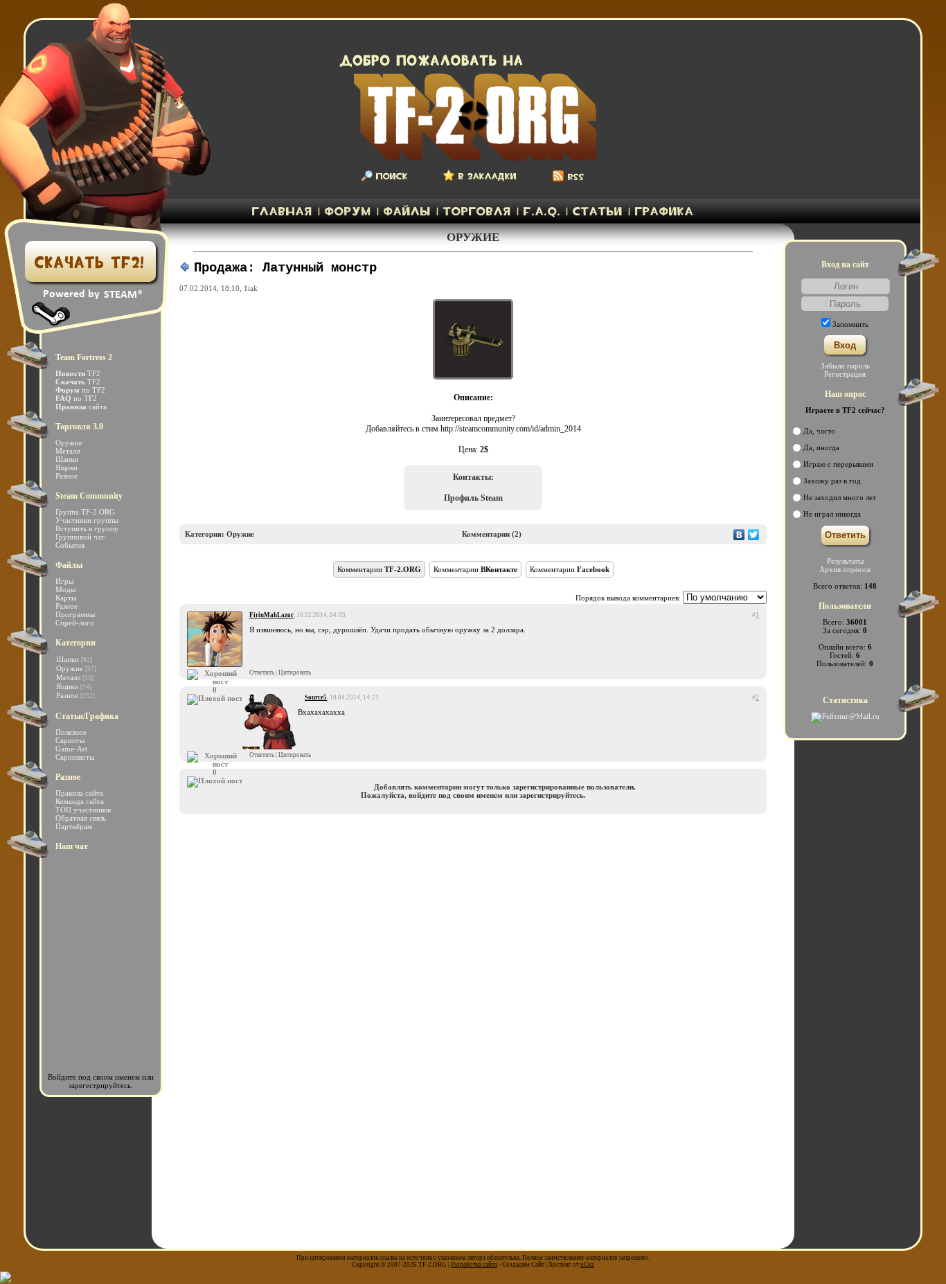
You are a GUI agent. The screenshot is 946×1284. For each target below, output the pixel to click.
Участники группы (86, 520)
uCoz (587, 1264)
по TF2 (80, 390)
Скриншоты (74, 757)
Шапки (66, 459)
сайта (81, 406)
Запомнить (850, 324)
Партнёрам (73, 826)
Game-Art (71, 748)
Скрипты (69, 740)
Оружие (68, 442)
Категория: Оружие (219, 534)
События (69, 545)
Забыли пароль (845, 366)
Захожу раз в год (832, 480)
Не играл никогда (832, 514)
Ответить (261, 672)
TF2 (77, 373)
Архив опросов (845, 569)
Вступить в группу (86, 528)
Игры (64, 581)
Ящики (66, 467)
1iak (251, 288)
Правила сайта (79, 793)
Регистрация (845, 374)
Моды (65, 589)
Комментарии (379, 569)
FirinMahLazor (271, 615)
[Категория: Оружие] (184, 270)
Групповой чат (80, 537)
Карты (65, 598)
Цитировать (294, 672)
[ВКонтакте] (739, 539)
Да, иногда (821, 447)
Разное (66, 476)
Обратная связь (80, 818)
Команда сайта (79, 801)
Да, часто (819, 431)
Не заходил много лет (839, 497)
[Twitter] (754, 539)
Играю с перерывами (838, 464)
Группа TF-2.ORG (85, 512)
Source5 (316, 697)
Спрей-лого (74, 622)
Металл (67, 451)
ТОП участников (83, 809)
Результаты (845, 561)
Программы (75, 614)
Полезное (71, 732)
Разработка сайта (474, 1264)
